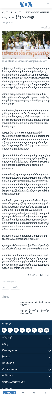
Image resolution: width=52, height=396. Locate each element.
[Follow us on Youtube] (16, 330)
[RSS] (34, 330)
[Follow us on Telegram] (28, 330)
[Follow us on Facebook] (4, 330)
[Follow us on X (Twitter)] (10, 330)
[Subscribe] (46, 330)
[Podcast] (40, 330)
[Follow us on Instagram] (22, 330)
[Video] (23, 392)
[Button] (45, 28)
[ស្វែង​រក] (45, 392)
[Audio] (34, 392)
